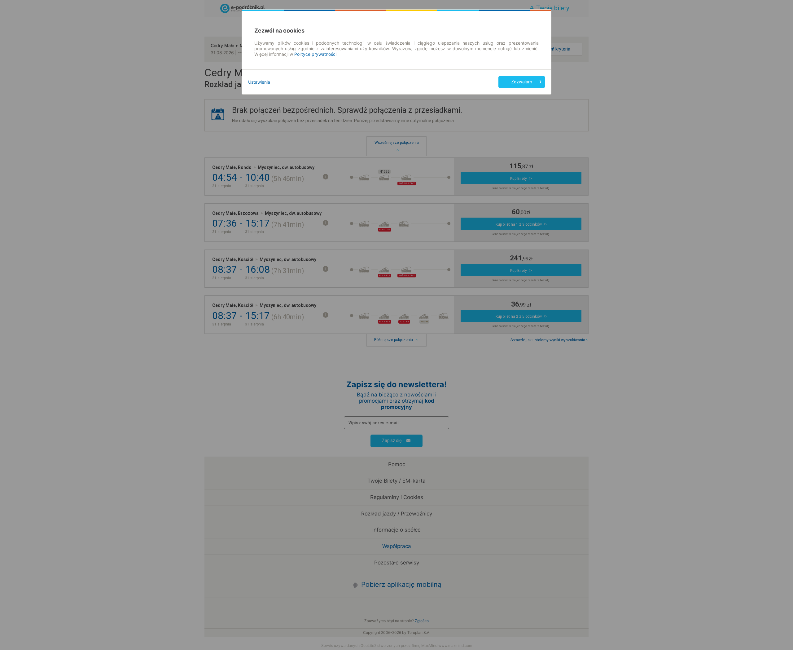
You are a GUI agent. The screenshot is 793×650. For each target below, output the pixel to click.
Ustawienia (259, 82)
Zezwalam (521, 81)
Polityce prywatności (315, 54)
